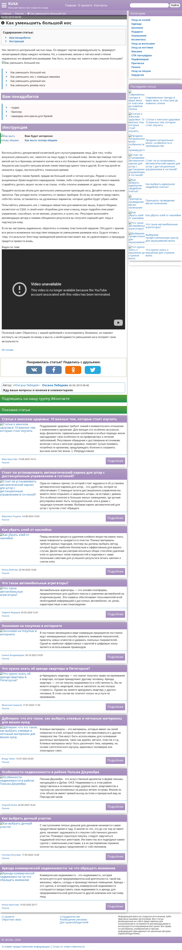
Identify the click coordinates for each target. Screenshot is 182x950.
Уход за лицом (141, 71)
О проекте (85, 5)
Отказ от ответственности (69, 946)
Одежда (136, 23)
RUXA (13, 3)
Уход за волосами (143, 43)
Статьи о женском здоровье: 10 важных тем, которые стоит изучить (59, 419)
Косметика (138, 39)
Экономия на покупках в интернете (32, 626)
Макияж (136, 51)
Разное (5, 462)
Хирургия (137, 75)
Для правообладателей (74, 922)
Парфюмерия (140, 59)
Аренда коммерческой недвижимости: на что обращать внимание (58, 868)
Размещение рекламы (73, 919)
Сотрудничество (70, 916)
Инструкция (16, 41)
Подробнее (115, 461)
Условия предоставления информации (26, 946)
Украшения (138, 35)
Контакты (100, 5)
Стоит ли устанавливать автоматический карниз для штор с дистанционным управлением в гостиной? (53, 474)
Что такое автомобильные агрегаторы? (35, 583)
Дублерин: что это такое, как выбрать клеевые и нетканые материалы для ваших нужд (62, 720)
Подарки (137, 31)
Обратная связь (11, 919)
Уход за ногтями (142, 47)
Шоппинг (137, 27)
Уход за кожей (140, 20)
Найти (175, 5)
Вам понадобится (20, 37)
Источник (7, 349)
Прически (137, 63)
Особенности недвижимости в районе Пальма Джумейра (50, 772)
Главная (70, 5)
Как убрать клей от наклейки (27, 529)
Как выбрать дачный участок (26, 818)
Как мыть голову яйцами (41, 140)
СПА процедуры (141, 55)
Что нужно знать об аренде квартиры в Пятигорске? (46, 668)
